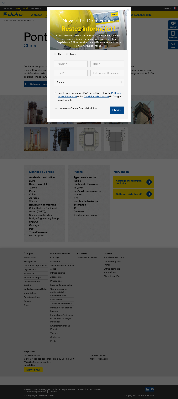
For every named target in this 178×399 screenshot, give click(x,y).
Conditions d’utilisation (96, 96)
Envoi (116, 110)
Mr (60, 54)
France (60, 82)
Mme (73, 54)
